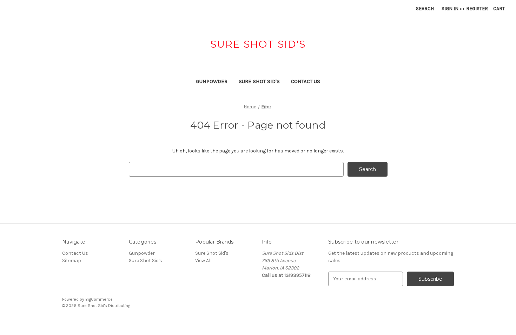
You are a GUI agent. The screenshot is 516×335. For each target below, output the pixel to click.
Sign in (450, 9)
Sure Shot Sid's (259, 81)
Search (425, 9)
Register (477, 9)
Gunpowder (211, 81)
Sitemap (71, 261)
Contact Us (305, 81)
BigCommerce (99, 299)
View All (203, 261)
